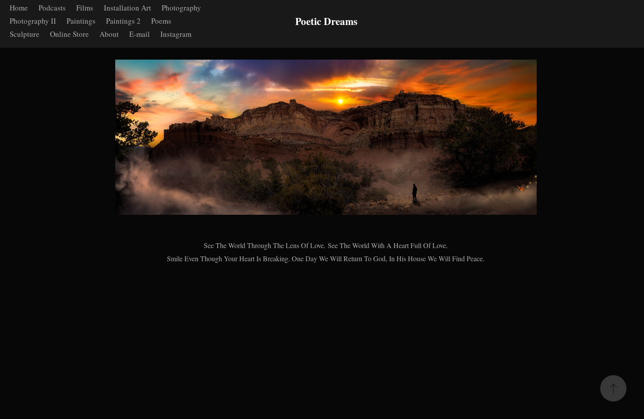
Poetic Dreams (326, 21)
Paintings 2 (123, 21)
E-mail (139, 34)
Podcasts (52, 8)
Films (84, 8)
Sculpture (24, 34)
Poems (161, 21)
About (109, 34)
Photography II (33, 21)
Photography (181, 8)
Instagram (175, 34)
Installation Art (127, 8)
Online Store (69, 34)
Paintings (81, 21)
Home (19, 8)
